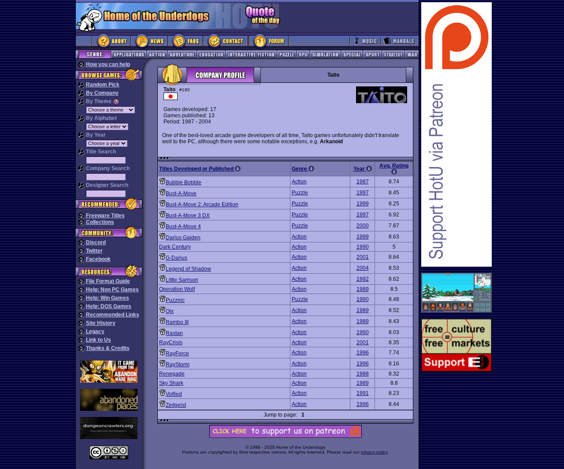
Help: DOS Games (108, 306)
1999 (362, 204)
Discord (96, 242)
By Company (102, 93)
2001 (362, 257)
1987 (362, 182)
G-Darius (176, 258)
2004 (362, 268)
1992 (362, 279)
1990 (362, 247)
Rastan (174, 333)
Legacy (95, 331)
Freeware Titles (105, 215)
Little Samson (182, 280)
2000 (362, 226)
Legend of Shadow (188, 269)
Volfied (174, 394)
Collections (100, 222)
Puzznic (175, 300)
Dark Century (175, 247)
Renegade (172, 374)
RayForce (177, 353)
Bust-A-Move (181, 193)
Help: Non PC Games (112, 290)
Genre (300, 169)
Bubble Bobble (183, 182)
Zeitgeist (176, 405)
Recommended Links (112, 315)
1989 (362, 289)
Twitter (94, 251)
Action (299, 182)
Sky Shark (171, 383)
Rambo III (177, 322)
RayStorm (177, 364)
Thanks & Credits (108, 348)
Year (359, 169)
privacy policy (374, 452)
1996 (362, 353)
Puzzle (300, 193)
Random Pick (102, 85)
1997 (362, 193)
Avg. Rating (393, 166)
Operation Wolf (177, 289)
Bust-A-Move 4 (183, 226)
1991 (362, 393)
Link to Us (98, 340)
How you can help (108, 64)
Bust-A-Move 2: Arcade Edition (202, 204)
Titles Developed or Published (197, 169)
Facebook (98, 259)
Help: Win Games (107, 298)
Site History (100, 323)
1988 (362, 374)
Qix (170, 311)
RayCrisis (170, 342)
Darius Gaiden (183, 237)
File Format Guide (108, 281)
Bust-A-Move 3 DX (188, 215)
